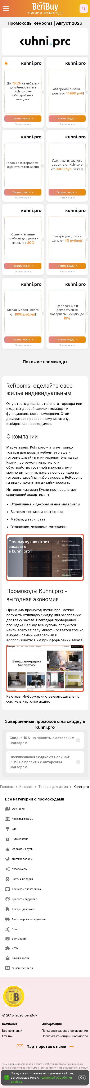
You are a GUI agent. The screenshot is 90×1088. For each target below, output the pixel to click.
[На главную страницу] (45, 996)
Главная (7, 787)
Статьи (7, 1036)
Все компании (12, 1030)
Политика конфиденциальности (65, 1036)
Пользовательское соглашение (65, 1030)
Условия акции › (23, 124)
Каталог (26, 787)
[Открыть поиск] (84, 8)
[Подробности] (78, 740)
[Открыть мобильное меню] (6, 8)
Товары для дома (53, 787)
